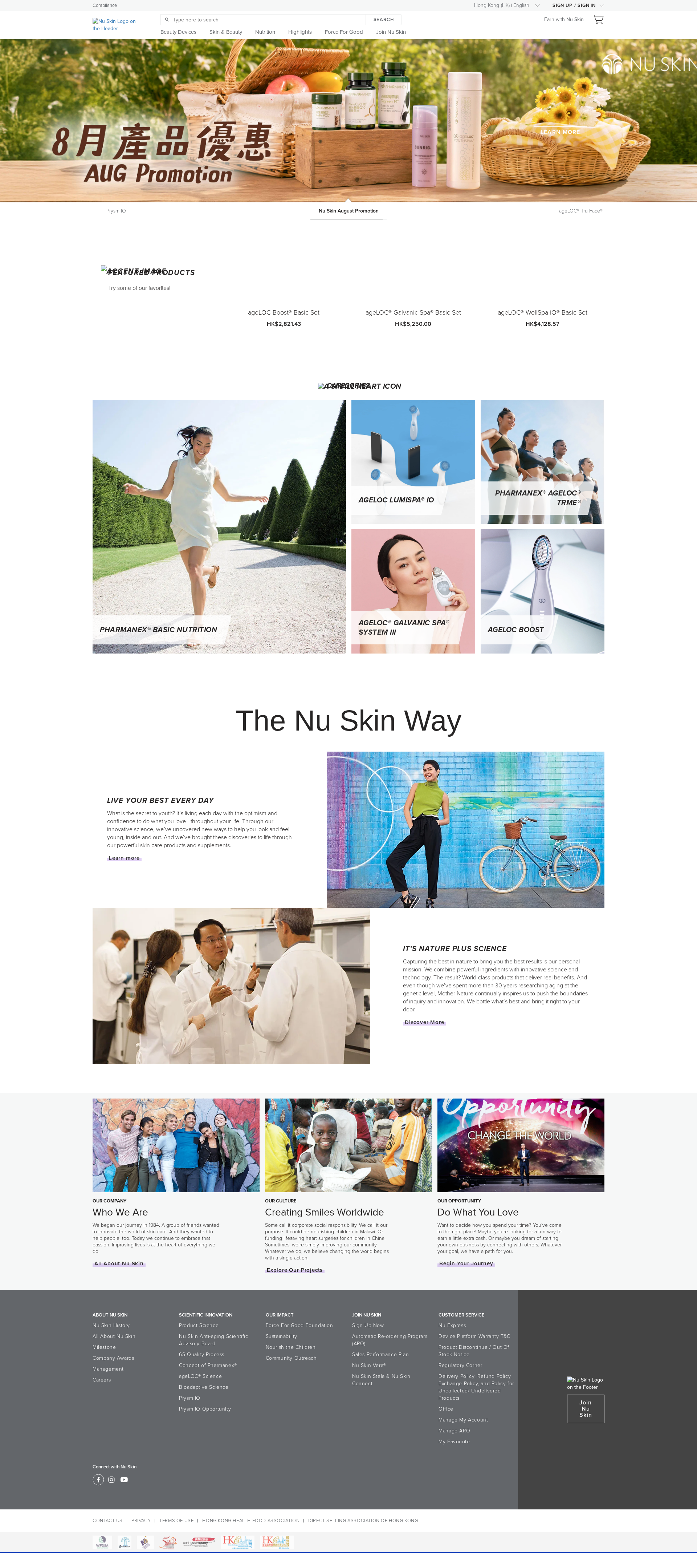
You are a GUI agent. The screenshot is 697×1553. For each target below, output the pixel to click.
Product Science (199, 1325)
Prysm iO (189, 1398)
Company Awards (113, 1358)
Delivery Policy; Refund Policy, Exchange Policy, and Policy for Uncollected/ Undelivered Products (476, 1387)
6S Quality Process (201, 1354)
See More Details (554, 132)
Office (446, 1409)
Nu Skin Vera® (369, 1365)
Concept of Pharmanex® (208, 1365)
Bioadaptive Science (203, 1387)
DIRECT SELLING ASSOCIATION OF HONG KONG (363, 1521)
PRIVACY (141, 1521)
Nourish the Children (291, 1347)
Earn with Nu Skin (564, 19)
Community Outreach (291, 1358)
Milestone (104, 1347)
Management (108, 1369)
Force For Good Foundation (299, 1325)
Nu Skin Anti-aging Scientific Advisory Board (213, 1340)
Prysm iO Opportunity (205, 1409)
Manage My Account (463, 1420)
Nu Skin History (111, 1325)
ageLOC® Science (200, 1376)
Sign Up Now (368, 1325)
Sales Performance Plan (380, 1354)
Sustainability (281, 1336)
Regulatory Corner (460, 1365)
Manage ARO (454, 1431)
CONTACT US (108, 1521)
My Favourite (454, 1442)
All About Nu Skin (114, 1336)
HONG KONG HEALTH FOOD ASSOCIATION (250, 1521)
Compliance (105, 5)
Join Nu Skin (585, 1409)
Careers (102, 1380)
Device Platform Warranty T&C (474, 1336)
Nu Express (452, 1325)
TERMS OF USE (176, 1521)
